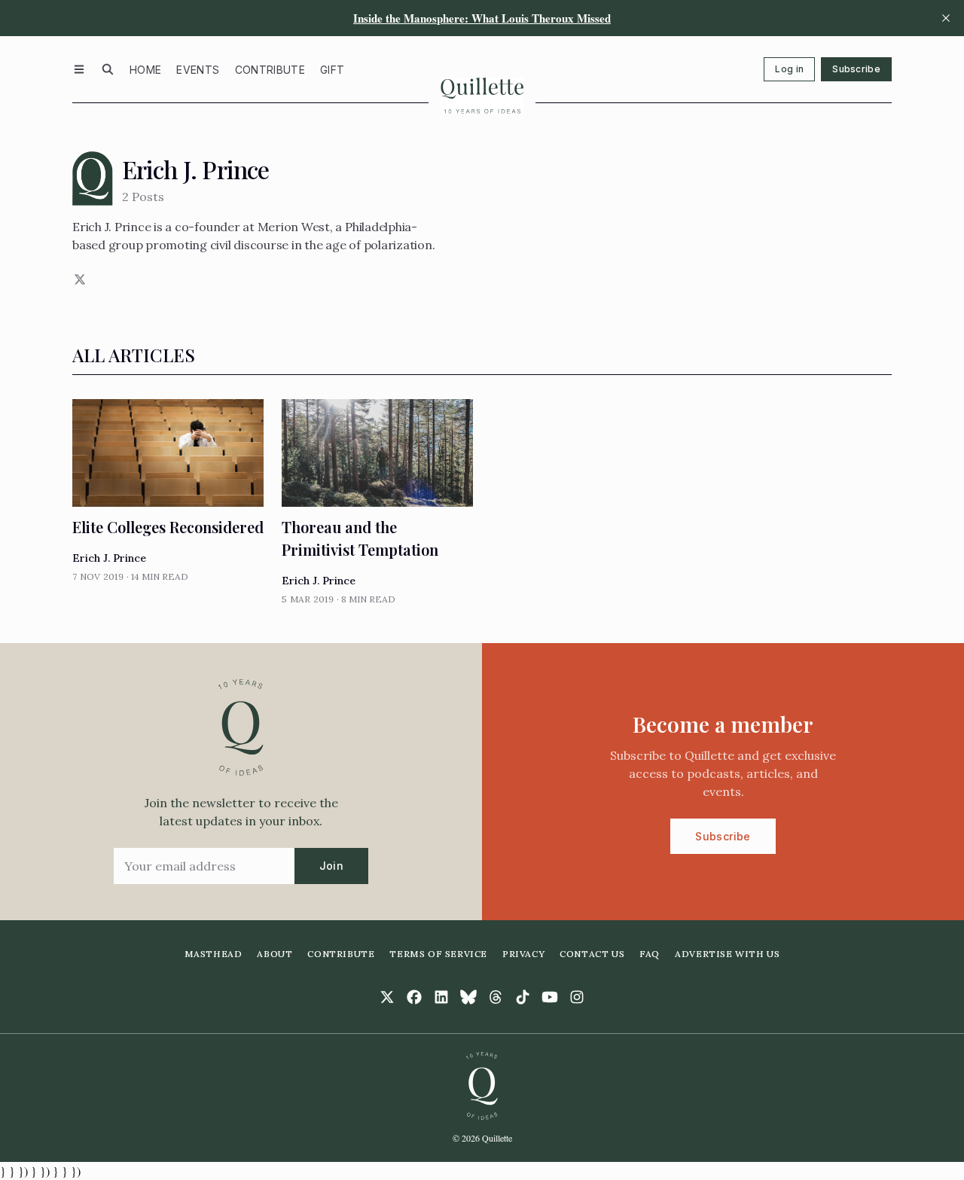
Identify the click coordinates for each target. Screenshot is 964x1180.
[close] (946, 18)
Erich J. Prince (109, 558)
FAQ (649, 953)
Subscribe (856, 69)
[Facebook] (414, 997)
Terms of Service (438, 953)
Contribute (270, 69)
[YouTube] (550, 997)
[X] (78, 279)
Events (197, 69)
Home (145, 69)
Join (331, 865)
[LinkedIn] (441, 997)
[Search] (107, 69)
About (274, 953)
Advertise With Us (727, 953)
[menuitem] (145, 69)
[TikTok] (523, 997)
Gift (332, 69)
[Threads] (496, 997)
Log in (789, 69)
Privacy (523, 953)
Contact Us (592, 953)
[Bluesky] (468, 997)
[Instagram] (577, 997)
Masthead (214, 953)
